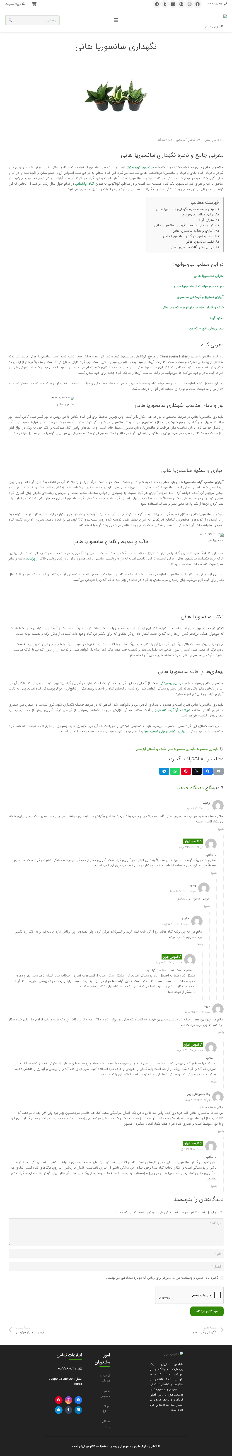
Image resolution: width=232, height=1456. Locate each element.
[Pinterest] (181, 4)
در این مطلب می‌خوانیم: (198, 214)
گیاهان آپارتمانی (186, 139)
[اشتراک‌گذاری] (208, 771)
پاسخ (221, 829)
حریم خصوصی (104, 1393)
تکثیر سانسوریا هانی (200, 241)
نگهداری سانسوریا (207, 749)
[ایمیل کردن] (218, 771)
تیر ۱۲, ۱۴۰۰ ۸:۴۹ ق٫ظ (191, 847)
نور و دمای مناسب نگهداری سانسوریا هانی (183, 225)
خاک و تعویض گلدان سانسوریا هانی (188, 236)
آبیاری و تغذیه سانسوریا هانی (193, 231)
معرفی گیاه (206, 220)
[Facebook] (197, 4)
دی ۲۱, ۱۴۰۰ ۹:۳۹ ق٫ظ (190, 1149)
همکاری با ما (105, 1424)
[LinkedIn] (173, 4)
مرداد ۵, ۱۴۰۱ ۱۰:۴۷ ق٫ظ (168, 962)
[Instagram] (189, 4)
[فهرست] (116, 20)
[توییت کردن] (197, 771)
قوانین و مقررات (105, 1378)
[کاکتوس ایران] (216, 20)
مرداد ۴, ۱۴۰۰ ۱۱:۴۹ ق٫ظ (189, 1050)
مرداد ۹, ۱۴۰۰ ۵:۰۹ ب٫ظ (183, 891)
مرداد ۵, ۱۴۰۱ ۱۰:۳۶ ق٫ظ (175, 924)
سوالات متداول (106, 1409)
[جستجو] (10, 20)
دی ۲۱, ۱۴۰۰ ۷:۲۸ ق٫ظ (197, 1100)
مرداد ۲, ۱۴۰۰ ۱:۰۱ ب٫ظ (197, 1012)
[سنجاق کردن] (186, 771)
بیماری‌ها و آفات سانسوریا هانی (192, 247)
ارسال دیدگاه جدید (197, 788)
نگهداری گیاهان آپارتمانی (150, 749)
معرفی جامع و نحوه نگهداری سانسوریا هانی (186, 209)
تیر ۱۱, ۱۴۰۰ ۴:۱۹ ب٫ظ (198, 808)
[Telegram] (157, 4)
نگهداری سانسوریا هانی (181, 749)
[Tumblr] (165, 4)
